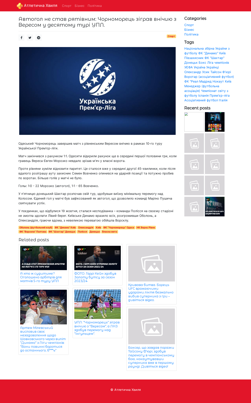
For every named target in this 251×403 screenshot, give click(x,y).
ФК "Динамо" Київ (65, 227)
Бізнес (189, 30)
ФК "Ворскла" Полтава (32, 231)
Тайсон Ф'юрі (220, 72)
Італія (223, 100)
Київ (98, 227)
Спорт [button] (67, 6)
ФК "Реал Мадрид (198, 81)
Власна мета (109, 231)
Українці (212, 67)
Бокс (202, 62)
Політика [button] (95, 6)
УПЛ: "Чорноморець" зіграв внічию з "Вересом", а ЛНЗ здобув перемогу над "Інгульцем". (97, 328)
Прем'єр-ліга (220, 95)
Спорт (171, 36)
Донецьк (95, 231)
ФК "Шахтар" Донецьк (62, 231)
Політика (191, 34)
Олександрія (85, 227)
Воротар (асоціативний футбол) (209, 77)
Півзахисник (194, 58)
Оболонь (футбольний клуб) (35, 227)
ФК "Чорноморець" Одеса (118, 227)
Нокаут (218, 81)
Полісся (82, 231)
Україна (199, 67)
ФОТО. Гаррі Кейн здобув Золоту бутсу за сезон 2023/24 (95, 277)
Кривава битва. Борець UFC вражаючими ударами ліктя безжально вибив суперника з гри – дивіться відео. (151, 292)
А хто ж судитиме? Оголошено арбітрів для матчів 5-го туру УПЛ (41, 277)
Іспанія (203, 95)
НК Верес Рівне (146, 227)
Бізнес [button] (80, 6)
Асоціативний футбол (201, 100)
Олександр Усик (196, 72)
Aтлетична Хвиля (40, 5)
